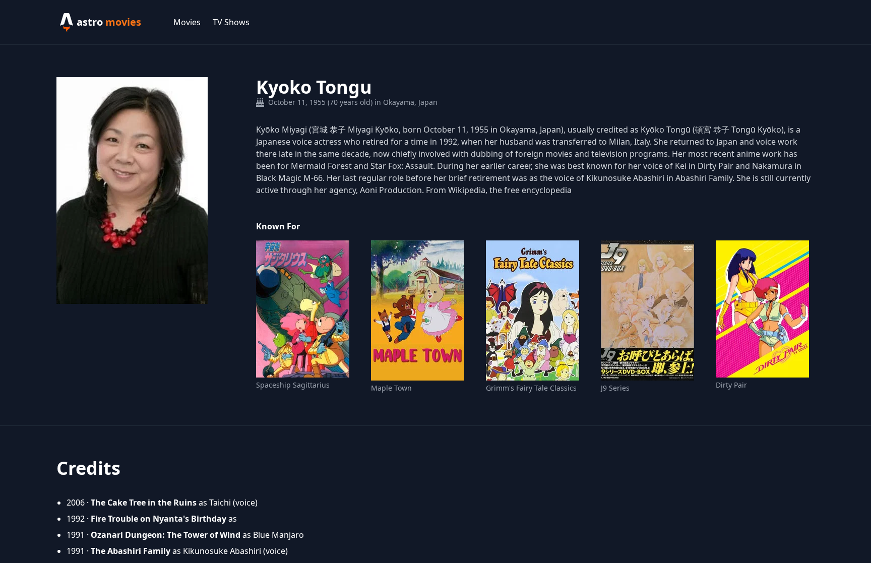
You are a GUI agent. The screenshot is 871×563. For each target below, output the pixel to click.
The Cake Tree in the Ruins (144, 502)
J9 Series (615, 388)
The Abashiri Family (130, 550)
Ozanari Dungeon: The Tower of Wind (165, 534)
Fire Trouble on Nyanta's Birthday (158, 518)
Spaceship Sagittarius (293, 385)
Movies (187, 22)
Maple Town (391, 388)
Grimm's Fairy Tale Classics (531, 388)
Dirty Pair (731, 385)
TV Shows (231, 22)
